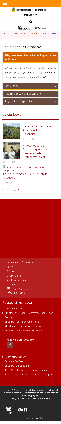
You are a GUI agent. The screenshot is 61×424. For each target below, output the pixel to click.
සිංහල (38, 27)
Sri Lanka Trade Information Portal (22, 322)
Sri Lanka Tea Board (15, 361)
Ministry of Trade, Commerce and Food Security (29, 315)
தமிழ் (44, 28)
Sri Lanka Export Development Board (23, 330)
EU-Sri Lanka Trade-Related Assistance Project (28, 374)
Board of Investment (15, 357)
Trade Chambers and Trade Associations (26, 370)
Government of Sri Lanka (17, 308)
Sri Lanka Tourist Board (17, 365)
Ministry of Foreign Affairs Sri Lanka (23, 326)
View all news (9, 190)
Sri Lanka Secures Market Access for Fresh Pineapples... (37, 130)
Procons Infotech (41, 398)
